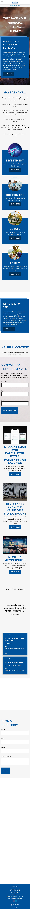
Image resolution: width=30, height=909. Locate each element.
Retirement (15, 907)
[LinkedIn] (6, 653)
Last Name (4, 391)
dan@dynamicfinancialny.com (14, 649)
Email (3, 400)
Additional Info (6, 757)
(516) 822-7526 (16, 889)
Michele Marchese (14, 663)
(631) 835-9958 (16, 890)
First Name (4, 382)
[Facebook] (14, 901)
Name (3, 729)
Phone (3, 747)
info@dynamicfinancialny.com (14, 670)
